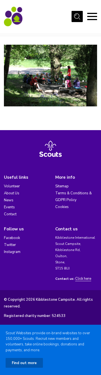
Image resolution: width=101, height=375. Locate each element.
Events (9, 207)
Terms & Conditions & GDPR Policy (73, 196)
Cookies (62, 206)
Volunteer (12, 186)
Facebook (12, 237)
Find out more (24, 363)
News (8, 200)
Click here (83, 278)
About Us (11, 193)
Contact (10, 214)
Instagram (12, 251)
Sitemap (62, 186)
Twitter (10, 244)
